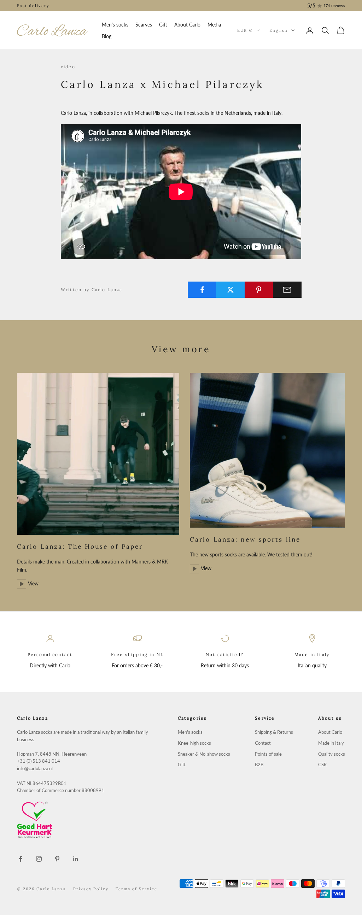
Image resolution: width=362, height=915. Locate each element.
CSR (322, 764)
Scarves (143, 25)
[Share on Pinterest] (259, 289)
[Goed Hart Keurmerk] (85, 820)
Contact (263, 743)
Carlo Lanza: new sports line (245, 539)
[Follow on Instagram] (38, 858)
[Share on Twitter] (230, 289)
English (278, 30)
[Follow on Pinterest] (57, 858)
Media (214, 25)
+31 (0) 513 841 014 (38, 761)
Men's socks (115, 25)
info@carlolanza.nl (35, 768)
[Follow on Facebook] (20, 858)
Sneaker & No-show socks (204, 754)
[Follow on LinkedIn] (75, 858)
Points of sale (268, 754)
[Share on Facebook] (202, 289)
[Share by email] (287, 289)
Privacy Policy (91, 888)
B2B (259, 764)
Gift (163, 25)
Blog (106, 36)
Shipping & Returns (274, 732)
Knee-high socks (194, 743)
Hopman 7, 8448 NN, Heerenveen (52, 754)
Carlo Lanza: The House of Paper (80, 546)
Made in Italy (331, 743)
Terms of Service (136, 888)
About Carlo (187, 25)
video (68, 66)
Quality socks (331, 754)
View (33, 583)
